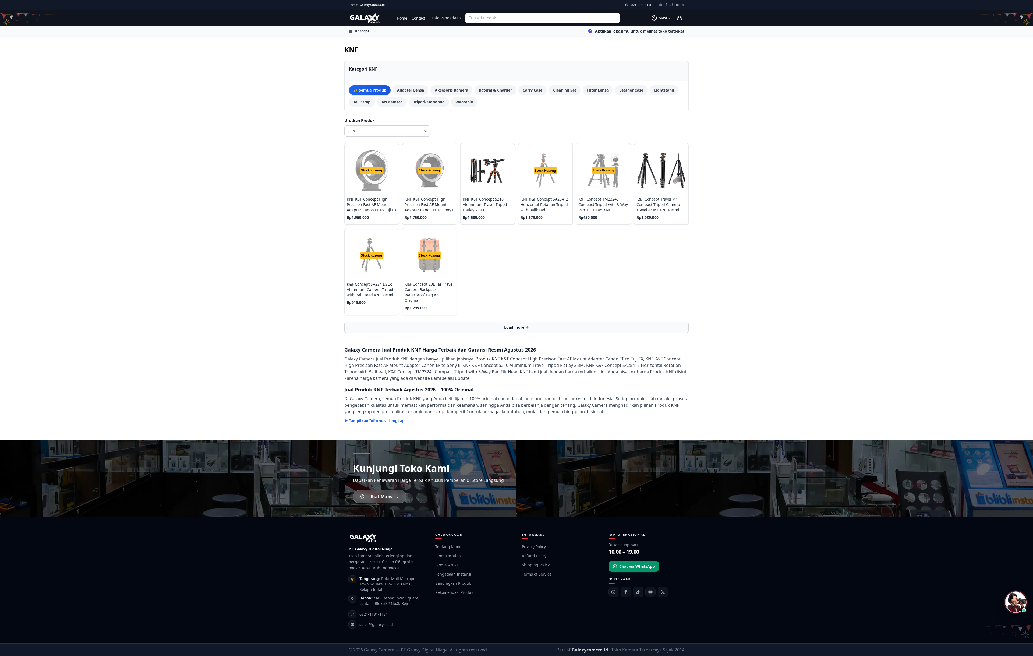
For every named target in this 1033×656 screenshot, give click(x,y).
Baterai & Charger (495, 90)
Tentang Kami (447, 546)
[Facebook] (626, 592)
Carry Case (532, 90)
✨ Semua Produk (369, 90)
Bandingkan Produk (453, 583)
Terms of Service (536, 574)
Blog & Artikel (447, 564)
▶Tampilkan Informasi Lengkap (374, 420)
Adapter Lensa (410, 90)
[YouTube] (650, 592)
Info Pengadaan (446, 17)
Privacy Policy (534, 546)
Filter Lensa (598, 90)
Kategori (362, 31)
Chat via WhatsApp (637, 566)
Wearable (464, 101)
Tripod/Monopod (429, 101)
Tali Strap (361, 101)
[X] (663, 592)
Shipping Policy (536, 564)
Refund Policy (534, 555)
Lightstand (664, 90)
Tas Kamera (391, 101)
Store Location (448, 555)
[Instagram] (613, 592)
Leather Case (631, 90)
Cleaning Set (564, 90)
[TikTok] (638, 592)
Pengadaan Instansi (453, 574)
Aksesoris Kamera (451, 90)
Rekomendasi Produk (454, 592)
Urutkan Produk (359, 120)
